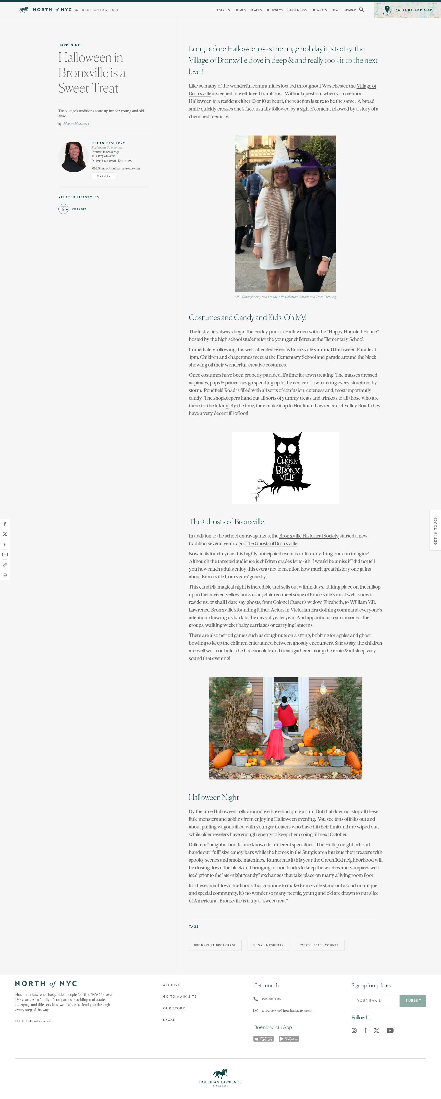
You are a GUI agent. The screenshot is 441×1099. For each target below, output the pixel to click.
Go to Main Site (180, 996)
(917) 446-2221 (104, 156)
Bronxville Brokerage (215, 945)
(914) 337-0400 (104, 161)
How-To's (319, 10)
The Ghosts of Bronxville (271, 543)
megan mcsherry (268, 945)
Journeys (274, 10)
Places (256, 10)
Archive (171, 985)
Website (104, 176)
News (336, 10)
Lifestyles (221, 10)
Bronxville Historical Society (309, 535)
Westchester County (319, 945)
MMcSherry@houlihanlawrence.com (116, 168)
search (351, 9)
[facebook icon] (365, 1030)
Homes (240, 10)
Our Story (174, 1008)
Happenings (297, 10)
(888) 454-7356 (271, 998)
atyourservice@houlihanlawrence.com (284, 1010)
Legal (169, 1019)
